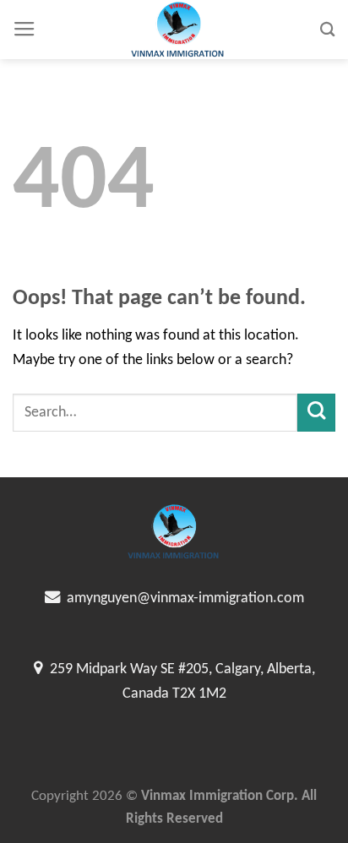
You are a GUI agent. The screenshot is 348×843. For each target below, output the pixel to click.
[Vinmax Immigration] (178, 29)
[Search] (327, 29)
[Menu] (24, 29)
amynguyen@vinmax (126, 598)
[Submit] (316, 413)
